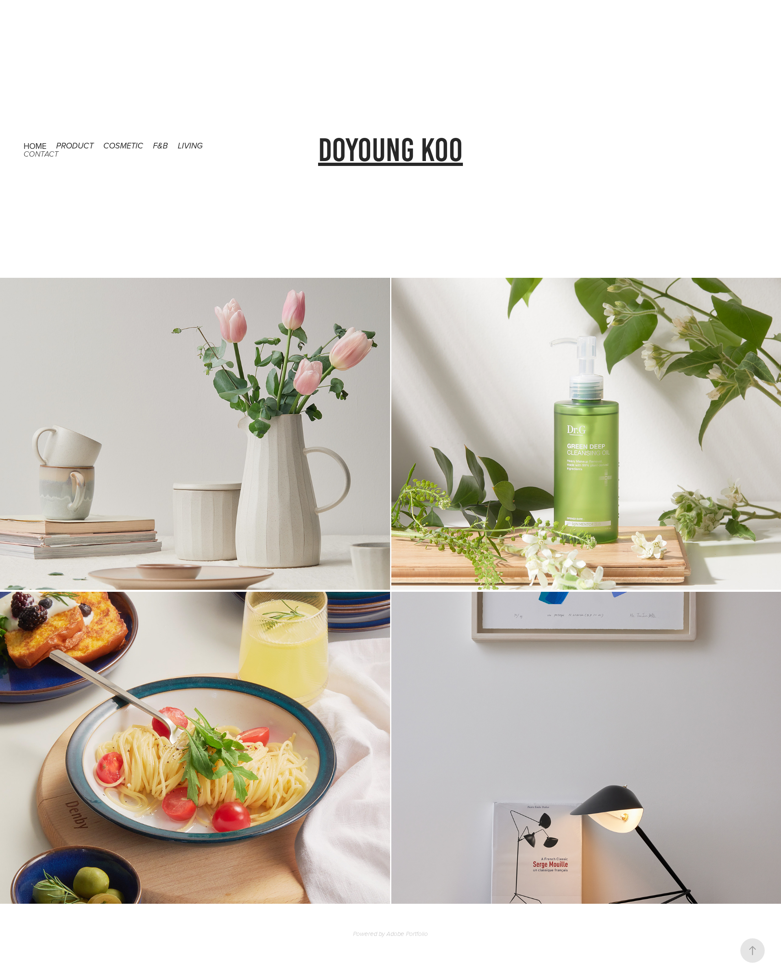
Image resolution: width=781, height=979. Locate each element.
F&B (160, 146)
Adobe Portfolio (407, 934)
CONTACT (41, 154)
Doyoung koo (390, 150)
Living (190, 146)
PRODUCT (75, 146)
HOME (35, 146)
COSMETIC (123, 146)
